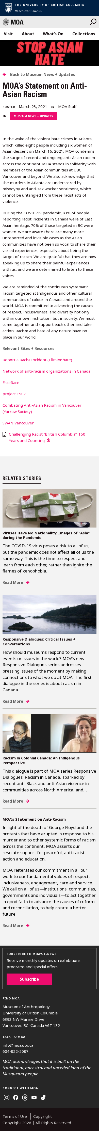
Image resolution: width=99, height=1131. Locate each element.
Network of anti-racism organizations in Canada (46, 371)
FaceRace (11, 382)
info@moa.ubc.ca (18, 1045)
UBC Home (49, 8)
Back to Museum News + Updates (42, 74)
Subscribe (29, 979)
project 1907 (14, 393)
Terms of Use (15, 1116)
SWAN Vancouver (18, 422)
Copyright (42, 1116)
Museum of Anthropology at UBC (46, 22)
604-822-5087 (15, 1051)
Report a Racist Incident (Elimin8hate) (37, 359)
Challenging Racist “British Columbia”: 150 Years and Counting (47, 437)
